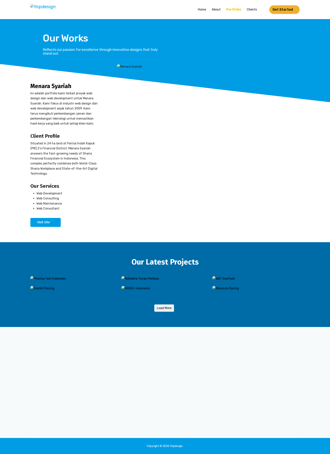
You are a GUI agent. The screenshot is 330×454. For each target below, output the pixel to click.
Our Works (65, 38)
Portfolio (233, 9)
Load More (164, 308)
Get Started (283, 9)
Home (202, 9)
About (216, 9)
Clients (252, 9)
